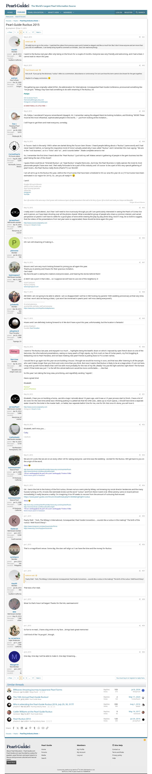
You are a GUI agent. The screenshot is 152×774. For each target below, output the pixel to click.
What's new (53, 12)
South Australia (16, 539)
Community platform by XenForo (76, 770)
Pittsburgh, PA (16, 136)
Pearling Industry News (38, 707)
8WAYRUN (87, 771)
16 (51, 707)
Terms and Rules (118, 752)
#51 (143, 394)
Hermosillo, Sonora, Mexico (14, 166)
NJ (20, 673)
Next (38, 32)
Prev (10, 32)
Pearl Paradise (34, 328)
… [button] (29, 32)
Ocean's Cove (35, 225)
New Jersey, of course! (16, 232)
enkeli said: (29, 42)
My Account (81, 752)
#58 (143, 599)
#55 (143, 516)
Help (114, 758)
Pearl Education (35, 12)
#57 (143, 571)
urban (19, 620)
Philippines (17, 565)
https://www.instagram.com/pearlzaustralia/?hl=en (40, 526)
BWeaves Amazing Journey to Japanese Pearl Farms (37, 689)
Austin (19, 313)
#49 (143, 318)
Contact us (116, 749)
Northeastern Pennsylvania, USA (15, 449)
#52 (143, 425)
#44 (143, 141)
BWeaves (16, 692)
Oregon (18, 86)
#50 (143, 347)
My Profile (80, 749)
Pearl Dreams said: (31, 70)
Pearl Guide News (35, 699)
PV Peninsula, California (17, 479)
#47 (143, 262)
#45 (143, 208)
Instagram (27, 192)
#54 (143, 485)
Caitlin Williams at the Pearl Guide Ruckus (32, 711)
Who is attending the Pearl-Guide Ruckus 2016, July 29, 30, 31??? (43, 704)
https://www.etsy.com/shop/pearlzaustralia (38, 528)
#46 (143, 238)
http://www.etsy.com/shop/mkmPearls (36, 469)
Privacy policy (117, 755)
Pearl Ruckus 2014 (22, 718)
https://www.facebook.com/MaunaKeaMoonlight (39, 471)
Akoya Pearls (34, 692)
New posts (9, 17)
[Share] (139, 37)
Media (43, 755)
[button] (14, 12)
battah (138, 706)
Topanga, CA (17, 341)
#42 (143, 65)
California (18, 647)
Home (10, 12)
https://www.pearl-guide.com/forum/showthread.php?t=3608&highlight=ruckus (57, 497)
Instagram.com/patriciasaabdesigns (36, 102)
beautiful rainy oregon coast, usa (15, 371)
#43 (143, 111)
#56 (143, 544)
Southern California (15, 60)
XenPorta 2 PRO (67, 771)
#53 (143, 455)
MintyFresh (136, 692)
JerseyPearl (136, 721)
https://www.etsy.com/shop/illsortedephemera (39, 308)
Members (68, 12)
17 (33, 32)
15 (48, 707)
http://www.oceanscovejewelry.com (35, 223)
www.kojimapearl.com (31, 287)
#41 (143, 37)
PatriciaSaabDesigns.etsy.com (34, 100)
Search (43, 758)
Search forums (20, 17)
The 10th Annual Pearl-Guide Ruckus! (30, 697)
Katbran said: (30, 575)
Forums (21, 12)
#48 (143, 292)
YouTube (26, 194)
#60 (143, 652)
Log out (80, 755)
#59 (143, 626)
